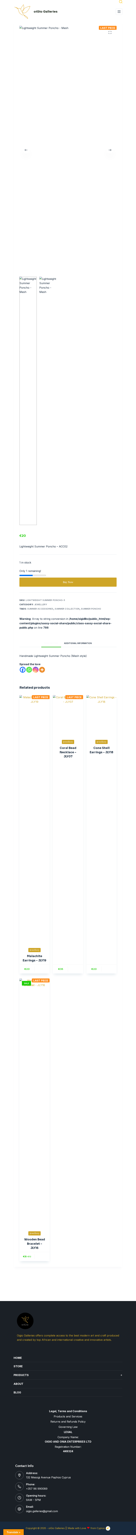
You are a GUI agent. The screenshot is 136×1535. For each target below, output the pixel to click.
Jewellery (40, 604)
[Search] (120, 1)
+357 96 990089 (36, 1488)
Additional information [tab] (78, 643)
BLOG (17, 1392)
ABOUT (18, 1383)
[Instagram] (35, 670)
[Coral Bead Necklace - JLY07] (68, 715)
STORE (18, 1366)
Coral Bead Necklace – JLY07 (68, 752)
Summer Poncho (91, 608)
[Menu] (119, 11)
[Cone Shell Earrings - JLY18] (101, 715)
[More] (42, 670)
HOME (18, 1357)
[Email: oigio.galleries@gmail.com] (19, 1509)
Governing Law (68, 1427)
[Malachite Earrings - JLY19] (34, 819)
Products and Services (68, 1416)
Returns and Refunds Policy (68, 1421)
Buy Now (68, 582)
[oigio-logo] (22, 11)
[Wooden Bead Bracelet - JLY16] (34, 1102)
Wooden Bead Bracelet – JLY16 (34, 1244)
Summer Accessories (40, 608)
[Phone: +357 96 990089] (19, 1486)
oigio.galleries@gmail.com (42, 1511)
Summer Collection (67, 608)
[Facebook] (23, 670)
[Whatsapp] (29, 670)
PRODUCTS (68, 1375)
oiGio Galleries (45, 11)
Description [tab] (51, 643)
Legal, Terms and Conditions (68, 1411)
